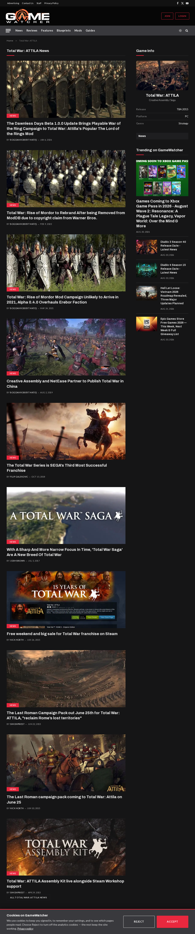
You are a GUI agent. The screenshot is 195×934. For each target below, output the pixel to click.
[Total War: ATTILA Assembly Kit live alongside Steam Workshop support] (66, 847)
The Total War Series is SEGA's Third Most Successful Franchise (57, 468)
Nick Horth (17, 640)
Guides (90, 30)
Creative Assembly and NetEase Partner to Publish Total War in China (65, 383)
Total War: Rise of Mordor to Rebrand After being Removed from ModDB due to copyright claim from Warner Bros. (66, 215)
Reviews (32, 30)
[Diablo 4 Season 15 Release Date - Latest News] (146, 270)
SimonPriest (17, 724)
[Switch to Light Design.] (180, 30)
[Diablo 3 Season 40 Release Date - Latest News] (146, 247)
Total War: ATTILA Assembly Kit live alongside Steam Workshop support (65, 883)
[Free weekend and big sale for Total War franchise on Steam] (66, 599)
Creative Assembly (159, 100)
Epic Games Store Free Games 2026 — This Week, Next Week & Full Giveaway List (174, 326)
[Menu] (8, 30)
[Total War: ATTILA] (162, 75)
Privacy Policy (51, 3)
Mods (78, 30)
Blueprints (64, 30)
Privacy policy (25, 928)
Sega (173, 100)
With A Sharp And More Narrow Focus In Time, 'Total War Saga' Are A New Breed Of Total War (65, 552)
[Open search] (187, 30)
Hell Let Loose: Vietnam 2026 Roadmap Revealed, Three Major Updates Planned (174, 296)
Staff (39, 3)
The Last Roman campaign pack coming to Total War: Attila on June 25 (64, 799)
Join (167, 16)
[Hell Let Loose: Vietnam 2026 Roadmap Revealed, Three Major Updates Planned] (146, 293)
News (19, 30)
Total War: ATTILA (162, 95)
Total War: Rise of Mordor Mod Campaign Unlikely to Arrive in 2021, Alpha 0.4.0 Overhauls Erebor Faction (62, 299)
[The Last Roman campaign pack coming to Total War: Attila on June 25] (66, 762)
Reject (139, 921)
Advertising (13, 3)
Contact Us (28, 3)
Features (47, 30)
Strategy (183, 123)
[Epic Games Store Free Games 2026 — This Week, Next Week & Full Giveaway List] (146, 324)
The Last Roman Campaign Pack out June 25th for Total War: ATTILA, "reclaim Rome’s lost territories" (63, 715)
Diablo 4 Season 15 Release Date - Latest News (173, 269)
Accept (172, 921)
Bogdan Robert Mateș (23, 139)
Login (182, 16)
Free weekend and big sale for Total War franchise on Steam (62, 634)
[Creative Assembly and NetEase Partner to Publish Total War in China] (66, 347)
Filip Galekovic (19, 476)
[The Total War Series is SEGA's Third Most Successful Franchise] (66, 431)
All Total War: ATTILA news (28, 897)
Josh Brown (17, 560)
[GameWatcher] (28, 16)
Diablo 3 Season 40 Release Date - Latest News (173, 245)
